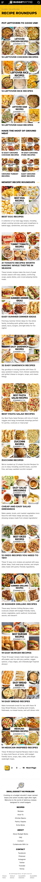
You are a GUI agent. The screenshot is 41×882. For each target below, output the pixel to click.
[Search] (38, 2)
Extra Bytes (5, 9)
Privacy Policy (4, 876)
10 (24, 768)
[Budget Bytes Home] (20, 2)
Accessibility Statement (22, 876)
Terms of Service (12, 876)
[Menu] (2, 2)
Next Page (31, 768)
